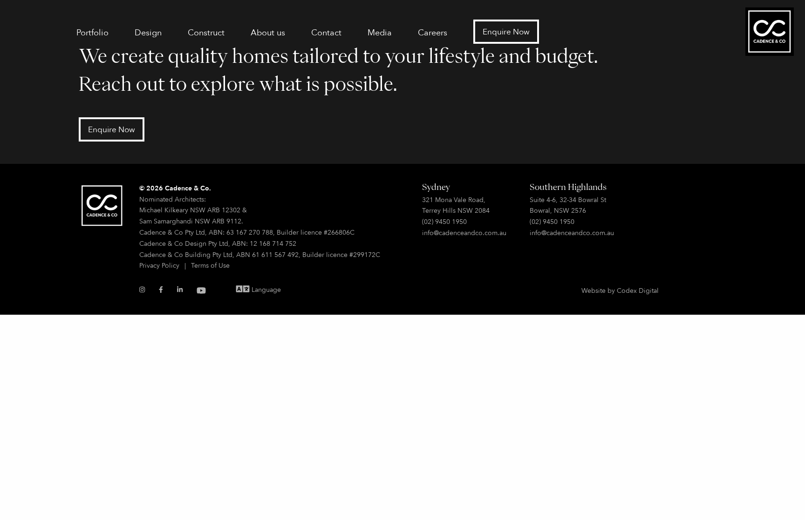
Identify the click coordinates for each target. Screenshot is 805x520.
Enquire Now (506, 31)
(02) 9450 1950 (444, 221)
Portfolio (92, 32)
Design (148, 32)
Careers (432, 32)
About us (268, 32)
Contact (326, 32)
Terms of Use (210, 265)
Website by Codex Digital (620, 290)
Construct (206, 32)
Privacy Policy (159, 265)
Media (380, 32)
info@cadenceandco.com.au (464, 232)
